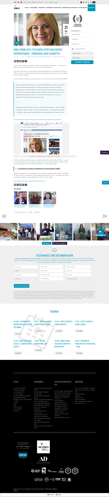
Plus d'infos (18, 334)
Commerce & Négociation (33, 56)
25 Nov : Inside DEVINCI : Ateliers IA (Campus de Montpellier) (62, 344)
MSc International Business (41, 414)
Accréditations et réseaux (20, 397)
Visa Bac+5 (16, 411)
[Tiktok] (84, 3)
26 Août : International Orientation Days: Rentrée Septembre (23, 324)
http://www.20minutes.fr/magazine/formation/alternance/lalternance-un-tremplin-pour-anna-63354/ (37, 119)
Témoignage (47, 56)
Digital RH (56, 415)
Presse (56, 2)
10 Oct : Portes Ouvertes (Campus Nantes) (63, 323)
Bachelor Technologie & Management (43, 399)
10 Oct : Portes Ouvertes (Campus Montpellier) (43, 323)
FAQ (15, 405)
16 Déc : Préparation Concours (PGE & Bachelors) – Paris (85, 344)
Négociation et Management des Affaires (32, 162)
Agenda (51, 2)
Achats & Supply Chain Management (63, 391)
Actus (46, 2)
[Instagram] (81, 3)
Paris (17, 446)
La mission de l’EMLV (19, 392)
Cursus (17, 43)
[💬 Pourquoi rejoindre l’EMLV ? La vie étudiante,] (100, 231)
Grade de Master (18, 407)
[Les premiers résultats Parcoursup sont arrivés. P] (82, 231)
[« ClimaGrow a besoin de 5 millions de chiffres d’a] (27, 231)
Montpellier (27, 446)
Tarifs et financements (80, 399)
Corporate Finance (59, 411)
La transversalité (18, 409)
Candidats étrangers (80, 394)
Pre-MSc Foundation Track (40, 401)
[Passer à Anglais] (18, 2)
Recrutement (23, 457)
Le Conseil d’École (18, 394)
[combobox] (51, 267)
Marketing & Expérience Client (61, 417)
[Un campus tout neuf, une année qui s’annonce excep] (8, 231)
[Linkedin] (91, 3)
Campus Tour (23, 455)
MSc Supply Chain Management (42, 403)
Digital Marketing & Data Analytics (62, 393)
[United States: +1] (73, 49)
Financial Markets (58, 400)
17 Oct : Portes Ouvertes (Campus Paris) (84, 323)
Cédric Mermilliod (48, 95)
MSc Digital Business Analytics (42, 405)
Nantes (21, 446)
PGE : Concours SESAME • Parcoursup (33, 2)
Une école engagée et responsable (22, 395)
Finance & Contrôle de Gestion (62, 395)
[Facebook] (86, 3)
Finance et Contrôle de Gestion (51, 162)
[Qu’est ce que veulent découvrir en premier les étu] (45, 231)
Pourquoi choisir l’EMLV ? (20, 388)
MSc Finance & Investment (41, 416)
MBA (35, 424)
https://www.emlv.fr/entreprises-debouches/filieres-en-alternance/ (29, 181)
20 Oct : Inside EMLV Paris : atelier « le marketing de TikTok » (23, 344)
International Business (59, 402)
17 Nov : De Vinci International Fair (40, 342)
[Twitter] (89, 3)
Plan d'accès (49, 489)
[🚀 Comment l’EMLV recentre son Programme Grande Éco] (63, 231)
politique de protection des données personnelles (72, 298)
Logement (77, 395)
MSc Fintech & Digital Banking (41, 422)
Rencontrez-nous (79, 397)
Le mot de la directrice (19, 390)
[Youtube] (93, 3)
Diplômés (41, 56)
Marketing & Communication (61, 413)
